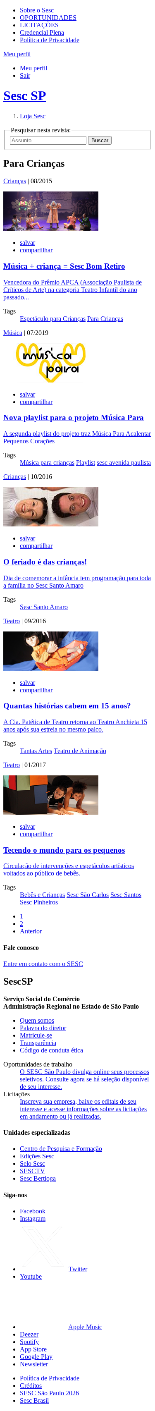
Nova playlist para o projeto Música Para (73, 417)
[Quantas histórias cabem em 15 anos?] (50, 668)
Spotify (29, 1341)
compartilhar (36, 250)
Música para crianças (47, 462)
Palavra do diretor (43, 1027)
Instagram (32, 1218)
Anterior (31, 931)
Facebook (32, 1211)
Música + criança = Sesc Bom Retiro (64, 266)
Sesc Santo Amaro (44, 606)
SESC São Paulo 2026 (49, 1393)
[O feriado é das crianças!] (50, 524)
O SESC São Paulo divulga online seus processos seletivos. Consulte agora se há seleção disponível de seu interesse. (84, 1079)
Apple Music (85, 1326)
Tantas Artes (36, 750)
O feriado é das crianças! (45, 561)
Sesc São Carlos (88, 894)
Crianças (14, 180)
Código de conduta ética (51, 1050)
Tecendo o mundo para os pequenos (64, 850)
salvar (27, 242)
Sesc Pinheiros (39, 902)
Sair (25, 75)
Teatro (11, 620)
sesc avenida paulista (124, 462)
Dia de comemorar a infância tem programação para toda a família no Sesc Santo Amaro (77, 581)
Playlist (85, 462)
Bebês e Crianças (42, 894)
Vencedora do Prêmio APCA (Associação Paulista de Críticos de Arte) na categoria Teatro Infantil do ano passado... (72, 290)
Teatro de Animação (80, 750)
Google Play (36, 1356)
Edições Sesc (37, 1156)
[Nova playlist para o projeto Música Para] (50, 380)
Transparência (38, 1042)
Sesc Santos (125, 894)
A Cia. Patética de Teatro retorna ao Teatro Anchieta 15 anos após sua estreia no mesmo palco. (75, 725)
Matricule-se (36, 1035)
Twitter (78, 1268)
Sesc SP (24, 95)
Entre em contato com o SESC (43, 963)
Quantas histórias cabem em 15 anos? (67, 705)
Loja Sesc (32, 116)
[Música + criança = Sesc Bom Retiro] (50, 228)
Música (12, 332)
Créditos (31, 1385)
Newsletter (34, 1364)
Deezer (29, 1334)
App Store (33, 1349)
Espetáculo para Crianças (53, 318)
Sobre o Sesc (37, 10)
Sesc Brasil (34, 1400)
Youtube (31, 1276)
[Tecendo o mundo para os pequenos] (50, 812)
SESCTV (32, 1170)
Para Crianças (105, 318)
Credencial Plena (42, 32)
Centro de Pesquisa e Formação (61, 1148)
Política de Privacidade (49, 39)
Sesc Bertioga (38, 1178)
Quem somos (37, 1020)
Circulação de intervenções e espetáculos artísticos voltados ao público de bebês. (68, 869)
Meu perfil (33, 68)
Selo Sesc (32, 1163)
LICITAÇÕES (39, 25)
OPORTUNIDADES (48, 17)
